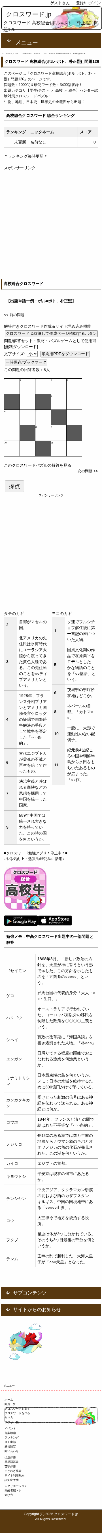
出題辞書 (10, 1457)
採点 (14, 486)
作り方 (9, 1417)
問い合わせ (12, 1451)
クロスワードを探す (17, 1408)
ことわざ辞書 (13, 1470)
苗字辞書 (10, 1466)
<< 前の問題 (14, 315)
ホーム (9, 1399)
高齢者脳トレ (13, 1490)
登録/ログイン (88, 3)
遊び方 (9, 1494)
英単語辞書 (12, 1461)
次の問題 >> (88, 471)
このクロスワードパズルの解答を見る (37, 465)
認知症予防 (12, 1479)
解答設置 (10, 1446)
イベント (10, 1428)
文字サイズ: (15, 353)
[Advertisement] (51, 222)
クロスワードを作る (17, 1413)
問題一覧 (10, 1404)
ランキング (12, 1437)
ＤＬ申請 (10, 1442)
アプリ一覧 (12, 1422)
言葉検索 (10, 1433)
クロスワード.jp (28, 14)
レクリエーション (16, 1485)
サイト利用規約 (14, 1475)
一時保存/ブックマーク (26, 362)
